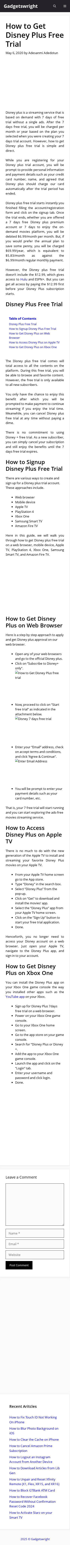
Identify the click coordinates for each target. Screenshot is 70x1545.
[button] (54, 6)
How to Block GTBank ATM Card (32, 1490)
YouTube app (15, 996)
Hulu (23, 279)
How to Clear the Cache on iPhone (34, 1439)
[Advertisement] (35, 85)
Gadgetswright (21, 6)
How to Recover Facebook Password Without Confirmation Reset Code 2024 (32, 1501)
